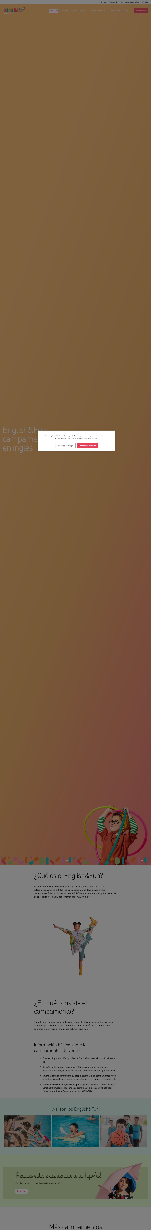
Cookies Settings (65, 445)
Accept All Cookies (88, 445)
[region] (76, 441)
